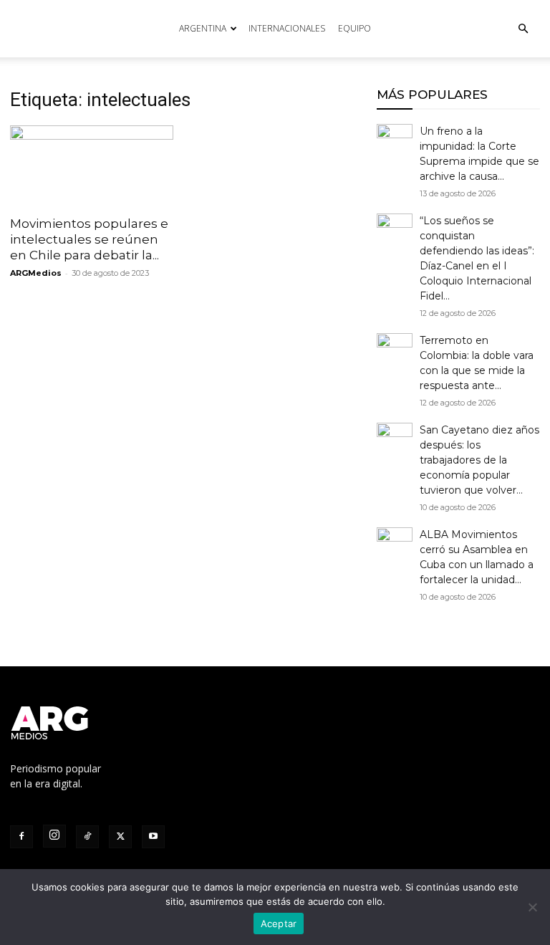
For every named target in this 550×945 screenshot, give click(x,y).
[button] (523, 29)
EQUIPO (354, 28)
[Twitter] (120, 836)
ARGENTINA (202, 28)
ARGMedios (36, 273)
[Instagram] (54, 836)
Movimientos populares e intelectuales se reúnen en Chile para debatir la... (89, 239)
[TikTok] (87, 836)
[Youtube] (153, 836)
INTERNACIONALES (287, 28)
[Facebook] (21, 836)
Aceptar (279, 923)
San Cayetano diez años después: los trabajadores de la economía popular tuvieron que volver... (479, 460)
